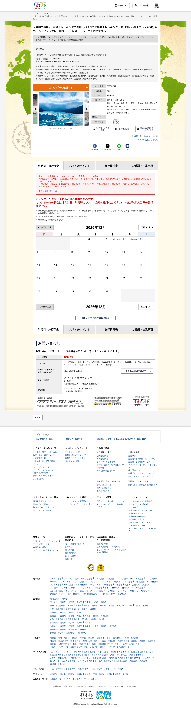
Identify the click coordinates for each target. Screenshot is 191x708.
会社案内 (57, 686)
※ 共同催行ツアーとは (48, 191)
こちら (61, 220)
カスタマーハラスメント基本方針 (110, 686)
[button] (35, 109)
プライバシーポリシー (84, 686)
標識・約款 (68, 686)
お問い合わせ (132, 686)
